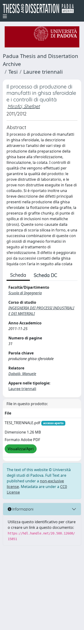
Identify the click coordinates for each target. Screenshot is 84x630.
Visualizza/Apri (21, 448)
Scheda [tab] (18, 275)
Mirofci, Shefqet (23, 106)
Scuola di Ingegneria (25, 293)
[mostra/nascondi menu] (5, 16)
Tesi (13, 71)
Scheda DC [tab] (45, 275)
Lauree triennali (43, 71)
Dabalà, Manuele (22, 373)
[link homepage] (40, 8)
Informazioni (22, 509)
